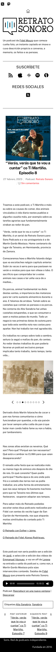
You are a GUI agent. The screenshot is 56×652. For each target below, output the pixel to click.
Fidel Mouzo (26, 40)
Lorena (46, 559)
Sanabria (37, 604)
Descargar (8, 595)
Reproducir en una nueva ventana (31, 591)
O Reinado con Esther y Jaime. (19, 530)
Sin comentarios (30, 183)
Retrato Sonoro (44, 179)
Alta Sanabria (23, 604)
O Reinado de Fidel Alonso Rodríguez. (24, 537)
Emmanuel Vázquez (14, 559)
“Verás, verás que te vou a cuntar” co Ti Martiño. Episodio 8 (28, 168)
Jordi (8, 555)
